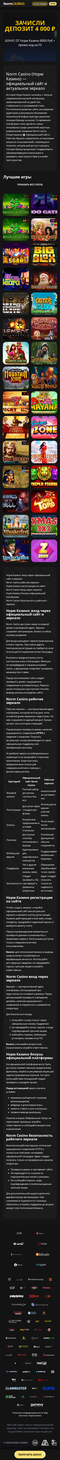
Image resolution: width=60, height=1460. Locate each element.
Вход (52, 4)
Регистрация (40, 4)
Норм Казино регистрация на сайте (25, 586)
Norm (13, 3)
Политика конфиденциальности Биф (30, 1412)
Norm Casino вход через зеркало (24, 589)
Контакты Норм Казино (30, 1415)
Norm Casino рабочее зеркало (22, 582)
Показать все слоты (30, 184)
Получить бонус (30, 1454)
